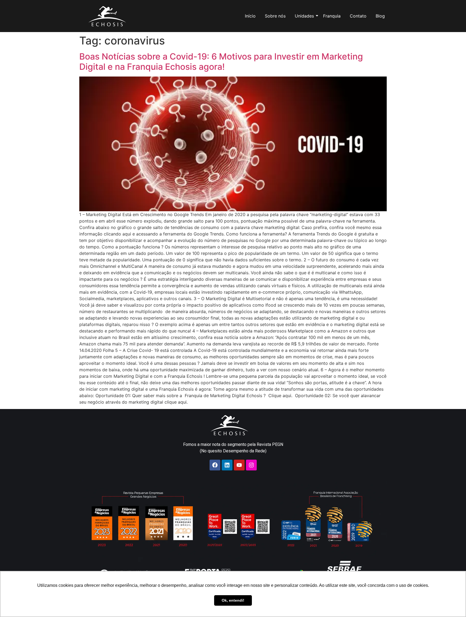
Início (250, 16)
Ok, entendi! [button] (233, 600)
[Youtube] (239, 465)
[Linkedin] (227, 465)
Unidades (304, 16)
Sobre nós (275, 16)
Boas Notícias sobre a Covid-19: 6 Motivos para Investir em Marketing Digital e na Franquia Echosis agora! (221, 61)
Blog (380, 16)
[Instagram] (251, 465)
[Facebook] (215, 465)
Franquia (332, 16)
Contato (358, 16)
